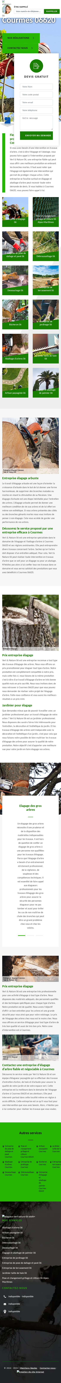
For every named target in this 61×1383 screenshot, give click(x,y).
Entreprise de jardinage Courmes (26, 1164)
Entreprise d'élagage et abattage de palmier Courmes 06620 (43, 1181)
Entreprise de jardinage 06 (15, 1258)
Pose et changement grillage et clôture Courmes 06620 (27, 1151)
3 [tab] (39, 935)
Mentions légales (28, 1368)
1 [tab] (21, 935)
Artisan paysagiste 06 (12, 1233)
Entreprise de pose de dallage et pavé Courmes (9, 1151)
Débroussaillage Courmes (27, 1173)
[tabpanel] (30, 867)
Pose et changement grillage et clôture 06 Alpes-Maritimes (25, 1280)
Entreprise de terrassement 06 (17, 1268)
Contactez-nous (48, 1368)
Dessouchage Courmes (10, 1173)
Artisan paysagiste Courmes (43, 1149)
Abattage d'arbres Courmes (9, 1164)
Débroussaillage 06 (11, 1243)
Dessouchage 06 (10, 1248)
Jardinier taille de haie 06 (14, 1273)
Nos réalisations (19, 38)
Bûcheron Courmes (43, 1163)
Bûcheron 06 (8, 1238)
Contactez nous (18, 48)
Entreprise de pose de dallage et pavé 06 (21, 1263)
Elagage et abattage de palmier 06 (19, 1253)
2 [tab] (30, 935)
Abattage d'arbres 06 (12, 1228)
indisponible (14, 1296)
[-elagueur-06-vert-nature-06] (18, 1217)
